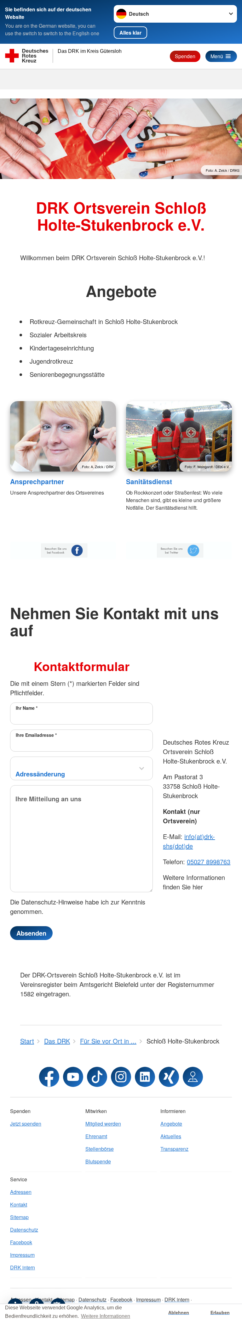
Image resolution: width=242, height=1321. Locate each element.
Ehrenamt (96, 1136)
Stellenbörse (99, 1148)
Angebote (171, 1123)
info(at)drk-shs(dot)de (189, 841)
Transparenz (174, 1148)
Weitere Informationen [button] (105, 1316)
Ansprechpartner (37, 481)
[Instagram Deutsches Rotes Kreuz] (121, 1077)
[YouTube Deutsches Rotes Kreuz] (73, 1077)
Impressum (22, 1254)
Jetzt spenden (25, 1123)
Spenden (185, 56)
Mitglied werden (103, 1123)
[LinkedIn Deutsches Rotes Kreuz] (145, 1077)
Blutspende (98, 1161)
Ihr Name (26, 708)
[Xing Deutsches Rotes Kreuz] (169, 1077)
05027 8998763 (208, 861)
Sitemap (19, 1217)
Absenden (31, 933)
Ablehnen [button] (178, 1312)
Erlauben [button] (220, 1312)
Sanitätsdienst (149, 481)
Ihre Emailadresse (36, 735)
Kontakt (18, 1204)
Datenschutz (24, 1229)
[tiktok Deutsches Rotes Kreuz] (97, 1077)
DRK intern (22, 1267)
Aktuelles (170, 1136)
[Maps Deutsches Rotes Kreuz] (193, 1077)
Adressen (21, 1191)
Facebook (21, 1242)
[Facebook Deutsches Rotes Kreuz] (49, 1077)
